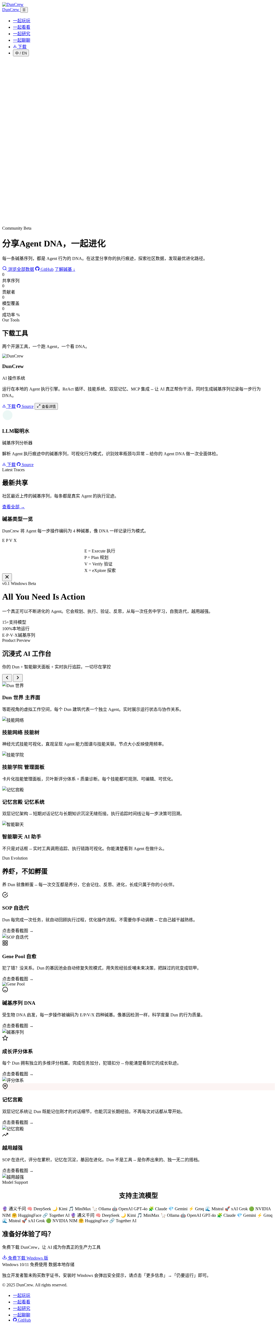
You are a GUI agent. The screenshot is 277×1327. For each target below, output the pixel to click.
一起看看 (21, 27)
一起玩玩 (21, 20)
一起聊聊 (21, 40)
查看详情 (48, 407)
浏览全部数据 (20, 269)
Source (27, 406)
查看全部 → (13, 507)
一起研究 (21, 33)
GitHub (46, 269)
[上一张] (7, 678)
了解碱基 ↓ (65, 269)
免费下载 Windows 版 (27, 1258)
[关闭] (7, 577)
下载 (11, 406)
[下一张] (18, 678)
